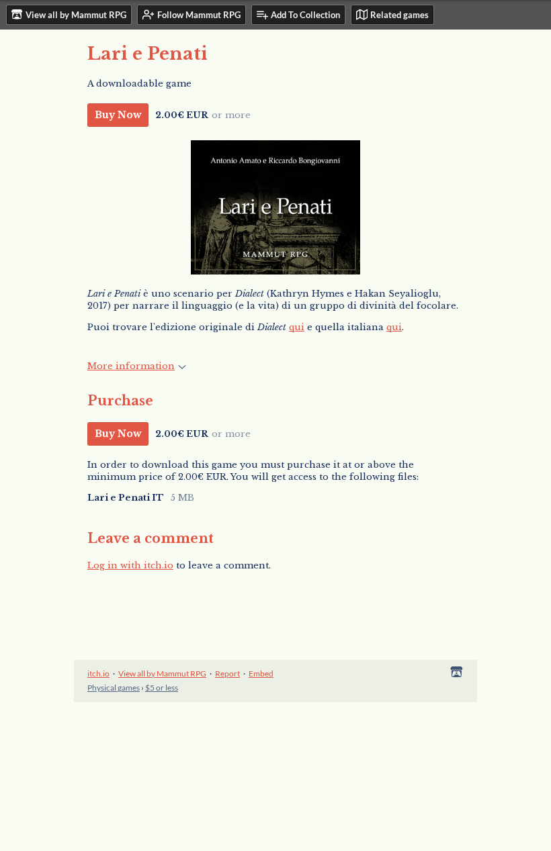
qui (296, 327)
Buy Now (118, 115)
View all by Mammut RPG (162, 673)
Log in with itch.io (130, 565)
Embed (261, 673)
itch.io (98, 673)
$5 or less (161, 688)
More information (131, 366)
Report (227, 673)
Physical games (113, 688)
